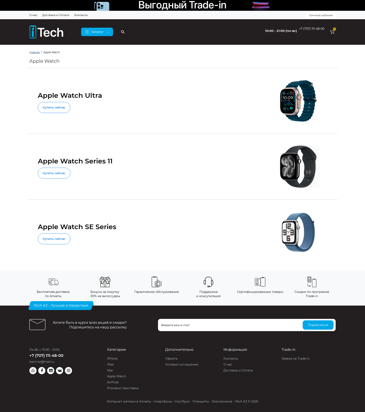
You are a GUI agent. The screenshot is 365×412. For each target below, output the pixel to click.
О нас (33, 15)
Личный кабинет (321, 15)
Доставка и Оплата (55, 15)
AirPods (113, 382)
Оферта (171, 358)
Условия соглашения (181, 364)
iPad (110, 364)
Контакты (81, 15)
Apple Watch (116, 376)
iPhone (112, 358)
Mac (110, 370)
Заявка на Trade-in (295, 358)
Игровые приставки (123, 388)
